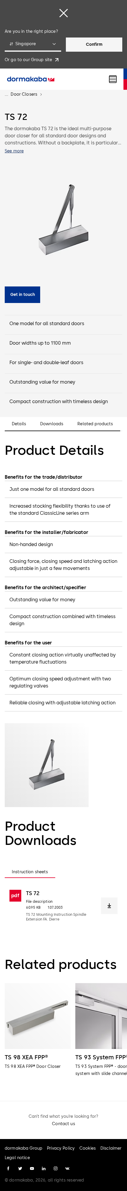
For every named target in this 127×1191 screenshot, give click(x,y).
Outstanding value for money (42, 382)
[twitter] (20, 1168)
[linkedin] (44, 1168)
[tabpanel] (63, 905)
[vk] (67, 1168)
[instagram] (55, 1168)
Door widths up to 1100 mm (40, 343)
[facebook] (8, 1168)
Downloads (51, 424)
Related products (95, 424)
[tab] (30, 872)
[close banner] (63, 13)
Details (19, 424)
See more (14, 151)
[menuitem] (30, 79)
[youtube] (32, 1168)
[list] (63, 1033)
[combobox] (33, 45)
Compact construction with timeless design (58, 401)
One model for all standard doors (46, 323)
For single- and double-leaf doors (46, 362)
